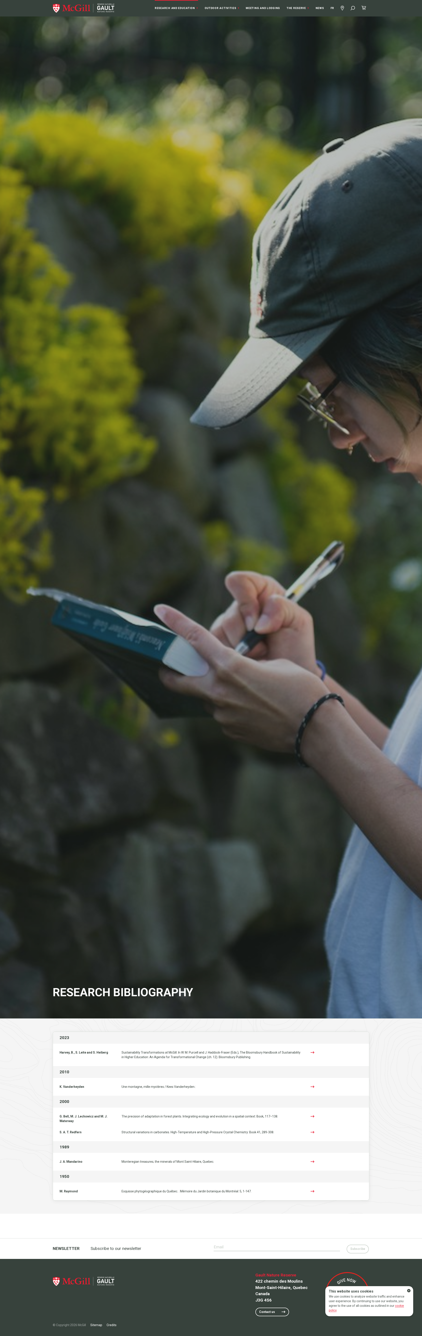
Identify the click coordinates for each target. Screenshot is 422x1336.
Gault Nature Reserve (275, 1275)
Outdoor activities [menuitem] (222, 8)
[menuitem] (83, 8)
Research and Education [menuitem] (176, 8)
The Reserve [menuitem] (298, 8)
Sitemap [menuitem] (96, 1325)
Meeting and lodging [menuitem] (263, 8)
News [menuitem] (320, 8)
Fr (332, 8)
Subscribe (357, 1249)
